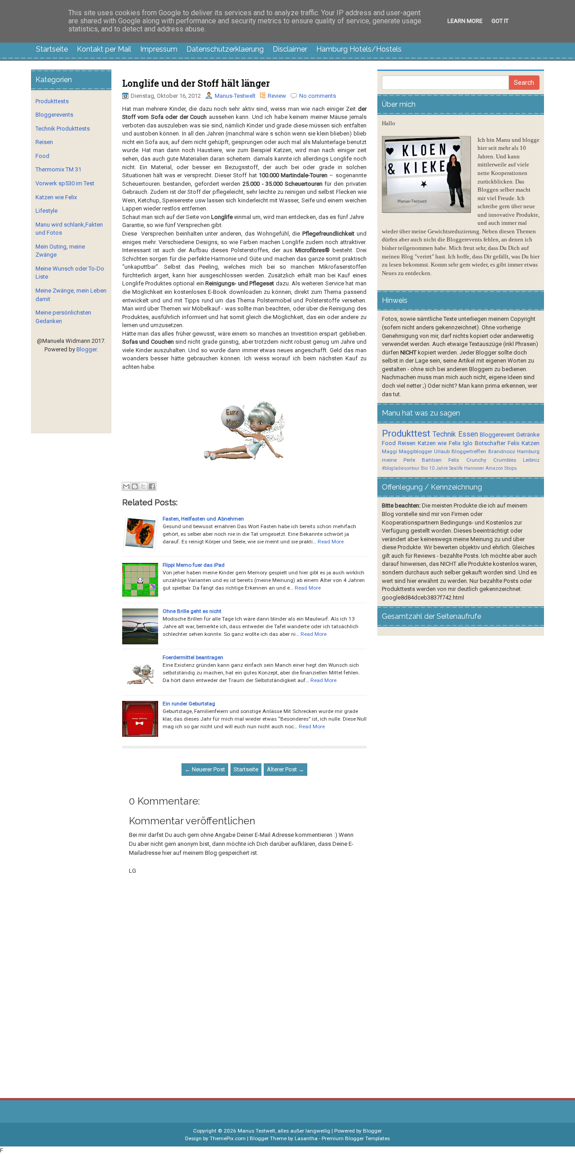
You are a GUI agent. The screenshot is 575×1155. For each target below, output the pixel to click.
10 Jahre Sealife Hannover (456, 468)
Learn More (464, 21)
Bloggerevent (497, 434)
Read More (331, 541)
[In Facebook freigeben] (151, 486)
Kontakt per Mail (104, 49)
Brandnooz (501, 451)
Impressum (158, 49)
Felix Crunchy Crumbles (482, 460)
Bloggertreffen (468, 451)
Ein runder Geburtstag (189, 703)
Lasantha (306, 1138)
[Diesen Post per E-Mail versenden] (126, 486)
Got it (500, 21)
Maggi (389, 451)
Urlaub (442, 451)
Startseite (52, 49)
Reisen (44, 142)
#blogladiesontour (401, 468)
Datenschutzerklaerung (225, 49)
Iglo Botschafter (484, 443)
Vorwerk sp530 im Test (64, 183)
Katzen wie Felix (56, 197)
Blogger (86, 349)
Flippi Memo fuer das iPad (194, 565)
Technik (444, 434)
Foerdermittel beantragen (193, 657)
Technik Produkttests (62, 128)
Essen (468, 434)
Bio (424, 468)
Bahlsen (432, 460)
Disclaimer (290, 49)
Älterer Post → (285, 769)
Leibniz (531, 460)
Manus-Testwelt (235, 95)
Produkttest (406, 433)
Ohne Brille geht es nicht (192, 611)
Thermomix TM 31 (58, 169)
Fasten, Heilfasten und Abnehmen (203, 519)
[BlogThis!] (134, 486)
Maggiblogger (415, 451)
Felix (513, 443)
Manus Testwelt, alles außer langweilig (284, 1131)
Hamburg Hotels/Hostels (359, 49)
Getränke (528, 434)
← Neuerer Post (205, 769)
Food (42, 156)
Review (277, 95)
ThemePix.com (228, 1138)
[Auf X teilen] (143, 486)
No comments (317, 95)
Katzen (531, 443)
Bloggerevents (54, 114)
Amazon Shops (501, 468)
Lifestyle (46, 210)
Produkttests (52, 101)
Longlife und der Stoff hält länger (196, 83)
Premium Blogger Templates (356, 1138)
